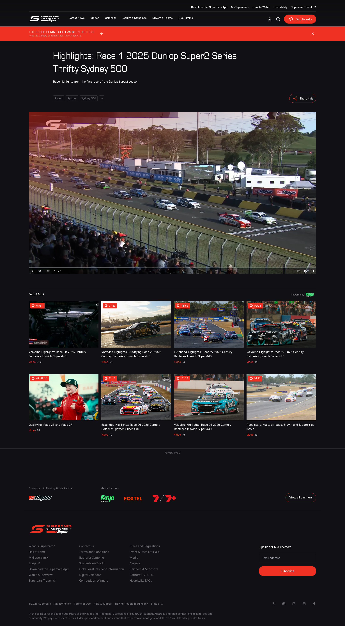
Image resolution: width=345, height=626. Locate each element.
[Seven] (164, 498)
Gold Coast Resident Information (101, 569)
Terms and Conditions (94, 552)
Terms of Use (82, 603)
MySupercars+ (240, 7)
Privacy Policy (62, 603)
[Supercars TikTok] (314, 604)
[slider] (172, 267)
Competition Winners (93, 581)
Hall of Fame (37, 552)
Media (134, 558)
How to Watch (261, 7)
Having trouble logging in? (131, 603)
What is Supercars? (42, 546)
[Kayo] (107, 498)
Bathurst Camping (91, 558)
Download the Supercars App (209, 7)
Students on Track (91, 563)
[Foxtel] (133, 498)
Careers (135, 563)
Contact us (86, 546)
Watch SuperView (41, 575)
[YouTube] (304, 604)
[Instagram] (284, 604)
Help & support (103, 603)
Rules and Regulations (145, 546)
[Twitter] (274, 604)
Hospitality (280, 7)
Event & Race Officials (144, 552)
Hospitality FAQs (141, 581)
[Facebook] (294, 604)
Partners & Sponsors (144, 569)
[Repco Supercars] (49, 20)
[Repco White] (40, 498)
